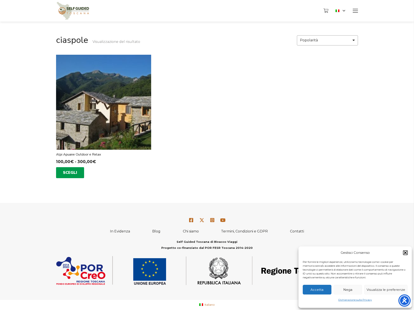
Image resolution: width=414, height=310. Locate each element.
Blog (156, 231)
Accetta (316, 290)
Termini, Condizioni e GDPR (244, 231)
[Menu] (355, 10)
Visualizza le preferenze (386, 290)
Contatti (297, 231)
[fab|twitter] (201, 220)
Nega (347, 290)
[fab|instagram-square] (212, 220)
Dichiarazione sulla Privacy (355, 299)
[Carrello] (326, 11)
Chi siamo (191, 231)
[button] (405, 253)
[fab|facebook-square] (191, 220)
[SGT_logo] (72, 11)
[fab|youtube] (222, 220)
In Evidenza (120, 231)
